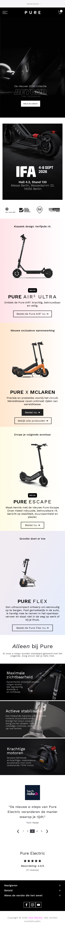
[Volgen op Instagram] (32, 905)
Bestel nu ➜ (32, 412)
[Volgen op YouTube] (38, 905)
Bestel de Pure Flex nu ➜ (32, 627)
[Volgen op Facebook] (26, 905)
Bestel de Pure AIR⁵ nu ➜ (32, 313)
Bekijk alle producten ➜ (33, 420)
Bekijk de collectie (30, 104)
